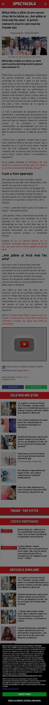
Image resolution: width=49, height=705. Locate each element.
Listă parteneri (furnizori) (10, 689)
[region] (24, 674)
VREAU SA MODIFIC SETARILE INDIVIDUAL (24, 701)
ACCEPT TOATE (24, 694)
